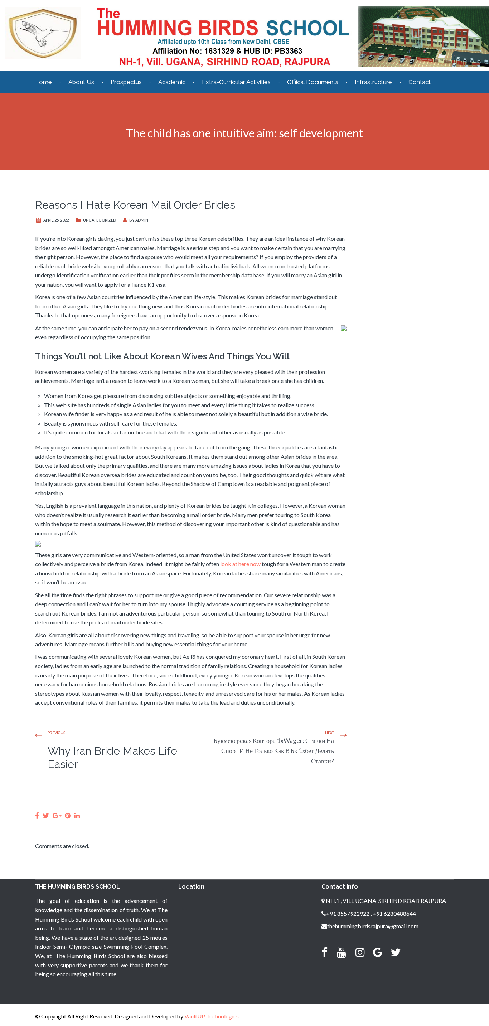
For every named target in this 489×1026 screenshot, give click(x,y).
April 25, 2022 (56, 220)
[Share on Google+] (57, 815)
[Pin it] (68, 815)
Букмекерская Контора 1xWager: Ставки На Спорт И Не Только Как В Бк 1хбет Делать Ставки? (274, 750)
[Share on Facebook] (37, 815)
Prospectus (126, 82)
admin (141, 220)
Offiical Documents (312, 82)
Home (43, 82)
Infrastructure (373, 82)
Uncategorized (99, 220)
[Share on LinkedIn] (77, 815)
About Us (81, 82)
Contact (419, 82)
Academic (171, 82)
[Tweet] (46, 815)
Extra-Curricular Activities (236, 82)
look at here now (240, 563)
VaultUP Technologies (211, 1016)
